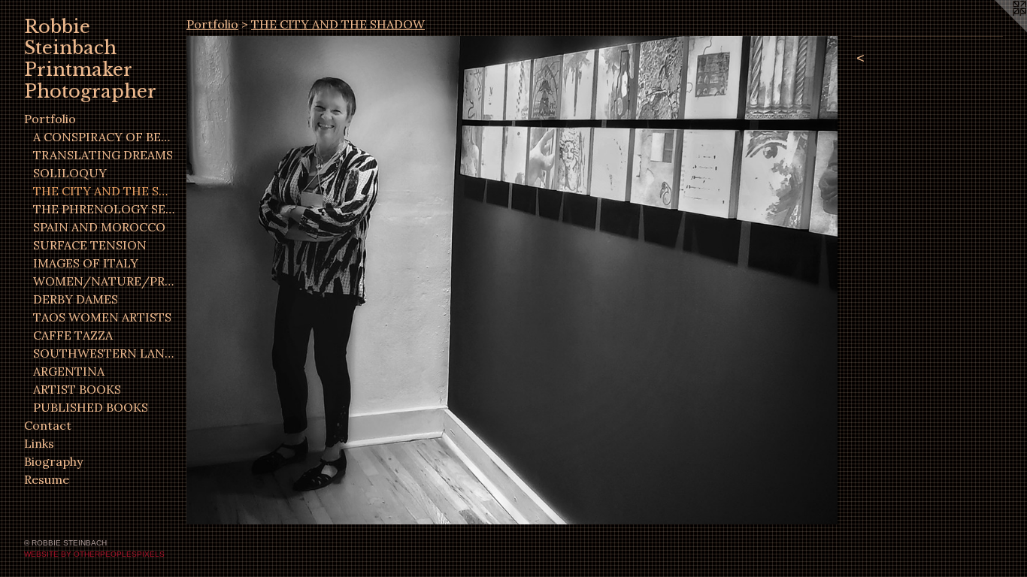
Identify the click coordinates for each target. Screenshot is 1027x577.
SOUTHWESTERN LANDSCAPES (103, 353)
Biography (53, 461)
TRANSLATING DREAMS (103, 154)
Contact (47, 425)
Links (39, 443)
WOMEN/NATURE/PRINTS (103, 280)
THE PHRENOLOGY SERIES (103, 208)
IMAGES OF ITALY (85, 262)
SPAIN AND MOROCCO (99, 226)
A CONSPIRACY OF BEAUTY (103, 136)
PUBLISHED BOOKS (90, 407)
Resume (46, 479)
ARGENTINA (69, 371)
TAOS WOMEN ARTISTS (102, 317)
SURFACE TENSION (90, 244)
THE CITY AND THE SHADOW (103, 190)
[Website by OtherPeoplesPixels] (997, 30)
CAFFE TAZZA (73, 335)
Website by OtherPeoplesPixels (94, 554)
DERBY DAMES (75, 299)
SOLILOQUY (70, 172)
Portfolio (50, 118)
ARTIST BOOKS (77, 389)
